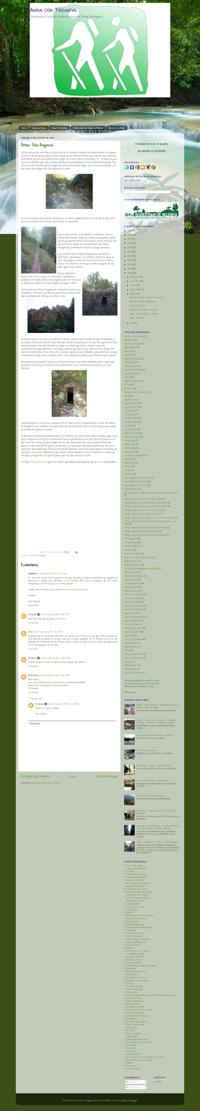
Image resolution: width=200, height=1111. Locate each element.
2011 (129, 264)
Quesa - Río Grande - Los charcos (152, 780)
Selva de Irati (130, 572)
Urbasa (127, 661)
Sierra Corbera (131, 587)
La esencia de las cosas (137, 951)
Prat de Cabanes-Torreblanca (138, 557)
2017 (129, 239)
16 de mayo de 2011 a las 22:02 (55, 658)
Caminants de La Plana (137, 895)
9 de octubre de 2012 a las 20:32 (63, 704)
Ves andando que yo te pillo (139, 1060)
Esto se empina (133, 945)
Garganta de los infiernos (136, 392)
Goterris (129, 948)
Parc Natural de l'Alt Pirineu (137, 478)
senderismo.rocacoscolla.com (74, 589)
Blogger (134, 1100)
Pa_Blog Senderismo (136, 971)
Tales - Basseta (136, 318)
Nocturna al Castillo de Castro (143, 309)
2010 (129, 269)
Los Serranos (130, 429)
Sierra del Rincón (132, 620)
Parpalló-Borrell (131, 489)
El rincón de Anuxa (135, 933)
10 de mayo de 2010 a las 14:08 (51, 573)
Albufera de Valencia (134, 336)
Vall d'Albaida (130, 669)
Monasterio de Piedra (134, 455)
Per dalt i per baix (134, 986)
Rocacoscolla (131, 992)
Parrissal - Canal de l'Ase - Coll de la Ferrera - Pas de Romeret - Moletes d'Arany (157, 827)
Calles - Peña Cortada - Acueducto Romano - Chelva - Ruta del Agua (157, 706)
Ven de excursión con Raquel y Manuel (144, 1057)
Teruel (127, 650)
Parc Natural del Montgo (135, 481)
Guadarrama (130, 399)
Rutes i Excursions (134, 1001)
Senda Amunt (132, 1004)
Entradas (132, 1082)
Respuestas (36, 698)
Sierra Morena (131, 646)
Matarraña (129, 452)
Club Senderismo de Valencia (140, 915)
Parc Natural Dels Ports (135, 485)
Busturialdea (130, 362)
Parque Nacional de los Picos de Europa (142, 499)
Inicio (24, 128)
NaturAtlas (131, 968)
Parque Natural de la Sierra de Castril (142, 514)
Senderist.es (132, 1018)
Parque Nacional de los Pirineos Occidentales (145, 502)
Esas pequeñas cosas (136, 942)
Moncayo (128, 459)
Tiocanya (32, 614)
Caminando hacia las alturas (139, 892)
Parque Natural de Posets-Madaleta (141, 531)
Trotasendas (131, 1036)
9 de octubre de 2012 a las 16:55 (54, 675)
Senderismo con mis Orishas (139, 1010)
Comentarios (134, 1087)
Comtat (127, 377)
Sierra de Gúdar (132, 602)
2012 (129, 260)
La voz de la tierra (134, 957)
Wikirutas (130, 1066)
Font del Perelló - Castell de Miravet (146, 297)
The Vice (130, 1030)
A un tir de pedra (134, 865)
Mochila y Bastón (134, 962)
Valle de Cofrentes (133, 673)
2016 (129, 243)
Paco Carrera (132, 974)
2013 (129, 256)
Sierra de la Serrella (134, 606)
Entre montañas (134, 936)
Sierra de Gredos (132, 598)
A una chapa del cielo (136, 868)
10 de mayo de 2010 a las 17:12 (55, 614)
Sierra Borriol (130, 580)
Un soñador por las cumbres (139, 1042)
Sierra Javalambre (133, 639)
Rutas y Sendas (133, 998)
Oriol (30, 632)
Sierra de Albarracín (133, 594)
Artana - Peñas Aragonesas (37, 145)
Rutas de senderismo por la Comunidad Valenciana (150, 995)
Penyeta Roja (130, 542)
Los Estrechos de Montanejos (150, 795)
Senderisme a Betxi (135, 1007)
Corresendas (132, 921)
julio (132, 323)
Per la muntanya (134, 989)
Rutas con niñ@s (116, 128)
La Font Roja (130, 414)
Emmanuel (33, 675)
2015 (129, 247)
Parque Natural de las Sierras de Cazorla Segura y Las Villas (150, 523)
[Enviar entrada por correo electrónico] (75, 552)
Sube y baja (131, 1027)
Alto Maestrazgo (132, 344)
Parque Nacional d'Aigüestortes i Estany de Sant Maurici (151, 493)
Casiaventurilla (133, 904)
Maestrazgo (129, 440)
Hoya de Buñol (131, 407)
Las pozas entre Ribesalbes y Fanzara (154, 735)
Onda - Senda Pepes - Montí (143, 314)
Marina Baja (130, 448)
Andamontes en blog (136, 874)
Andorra (128, 351)
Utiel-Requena (131, 665)
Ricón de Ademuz (132, 565)
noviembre (135, 281)
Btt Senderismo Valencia (137, 883)
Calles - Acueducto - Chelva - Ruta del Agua (157, 842)
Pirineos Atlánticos (133, 553)
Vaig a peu (131, 1051)
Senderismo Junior (135, 1013)
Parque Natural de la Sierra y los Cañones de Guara (149, 517)
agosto (133, 294)
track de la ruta (38, 462)
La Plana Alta (130, 418)
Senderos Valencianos (136, 1021)
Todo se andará (133, 1033)
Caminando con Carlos (136, 889)
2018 (129, 235)
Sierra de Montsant (133, 609)
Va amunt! (131, 1048)
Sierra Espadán (38, 555)
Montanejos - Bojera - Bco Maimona (153, 765)
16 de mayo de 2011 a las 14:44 (48, 632)
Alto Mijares (129, 347)
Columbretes (130, 373)
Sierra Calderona (132, 583)
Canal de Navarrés (133, 370)
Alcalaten (128, 340)
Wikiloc (129, 1063)
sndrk (107, 1100)
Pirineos (128, 550)
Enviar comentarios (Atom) (47, 783)
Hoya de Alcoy (130, 403)
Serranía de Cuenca (133, 576)
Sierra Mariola (131, 643)
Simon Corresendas (135, 1024)
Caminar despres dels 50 (138, 898)
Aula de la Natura (134, 880)
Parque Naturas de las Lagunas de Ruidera (145, 535)
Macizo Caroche (131, 433)
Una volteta (131, 1045)
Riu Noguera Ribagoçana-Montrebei (141, 568)
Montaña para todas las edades (141, 965)
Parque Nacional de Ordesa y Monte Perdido (145, 506)
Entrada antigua (106, 776)
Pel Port (130, 983)
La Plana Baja (131, 422)
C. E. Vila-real (132, 909)
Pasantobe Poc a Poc (136, 977)
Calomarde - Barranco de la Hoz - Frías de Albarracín (156, 812)
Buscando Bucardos (135, 886)
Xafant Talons (132, 1068)
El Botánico (131, 930)
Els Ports (128, 388)
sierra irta (129, 635)
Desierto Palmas (132, 381)
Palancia (128, 474)
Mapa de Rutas (39, 128)
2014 (129, 252)
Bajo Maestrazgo (132, 358)
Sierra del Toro (131, 624)
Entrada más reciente (35, 776)
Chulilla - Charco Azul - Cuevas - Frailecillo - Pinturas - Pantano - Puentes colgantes (156, 721)
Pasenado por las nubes (137, 980)
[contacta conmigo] (157, 1081)
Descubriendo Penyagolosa (139, 927)
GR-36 (127, 396)
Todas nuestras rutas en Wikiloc (88, 128)
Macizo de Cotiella (132, 437)
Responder (33, 605)
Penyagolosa (130, 538)
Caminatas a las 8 (134, 901)
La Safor (128, 425)
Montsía (128, 466)
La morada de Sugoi (135, 954)
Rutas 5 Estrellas (59, 128)
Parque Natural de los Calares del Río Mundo (145, 527)
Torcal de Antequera (133, 658)
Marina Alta (129, 444)
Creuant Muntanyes (135, 924)
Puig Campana (131, 561)
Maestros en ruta (134, 960)
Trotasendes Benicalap (136, 1039)
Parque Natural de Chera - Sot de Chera (143, 510)
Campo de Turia (131, 366)
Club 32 (129, 912)
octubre (134, 285)
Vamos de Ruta (133, 1054)
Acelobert (130, 871)
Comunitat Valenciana (136, 918)
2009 (130, 273)
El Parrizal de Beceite (146, 750)
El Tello (127, 384)
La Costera (129, 410)
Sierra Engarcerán (133, 628)
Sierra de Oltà (131, 613)
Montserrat (129, 463)
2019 (129, 230)
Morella (127, 470)
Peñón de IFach (131, 546)
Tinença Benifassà (133, 654)
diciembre (135, 277)
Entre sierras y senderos (138, 939)
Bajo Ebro (128, 355)
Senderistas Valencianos (137, 1016)
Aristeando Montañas (136, 877)
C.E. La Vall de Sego (135, 906)
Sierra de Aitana (132, 591)
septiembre (135, 289)
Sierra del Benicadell (134, 617)
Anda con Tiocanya (53, 9)
